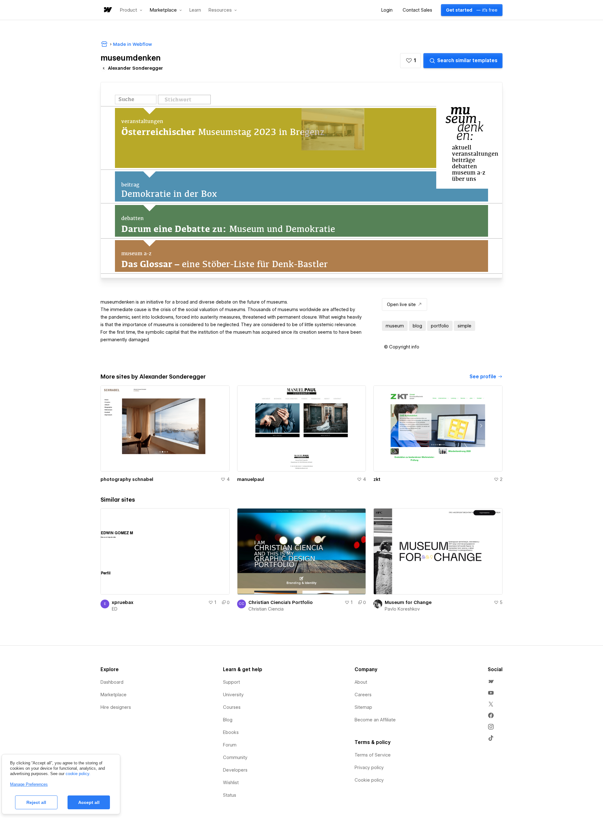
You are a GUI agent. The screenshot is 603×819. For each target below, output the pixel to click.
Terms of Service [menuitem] (373, 754)
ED (114, 609)
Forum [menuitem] (229, 744)
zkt (376, 479)
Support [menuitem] (231, 682)
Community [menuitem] (235, 757)
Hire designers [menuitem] (115, 707)
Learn (195, 10)
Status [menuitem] (229, 795)
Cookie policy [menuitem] (369, 780)
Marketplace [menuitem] (113, 694)
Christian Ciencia (266, 609)
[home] (107, 10)
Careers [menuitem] (363, 694)
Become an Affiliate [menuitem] (375, 719)
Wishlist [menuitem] (231, 782)
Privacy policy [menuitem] (369, 767)
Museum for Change (408, 602)
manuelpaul (250, 479)
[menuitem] (491, 681)
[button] (131, 10)
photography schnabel (126, 479)
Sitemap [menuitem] (363, 707)
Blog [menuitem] (227, 719)
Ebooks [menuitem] (231, 732)
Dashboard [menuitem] (111, 682)
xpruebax (122, 602)
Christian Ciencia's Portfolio (280, 602)
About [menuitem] (361, 682)
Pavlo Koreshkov (402, 609)
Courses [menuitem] (232, 707)
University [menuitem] (233, 694)
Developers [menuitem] (235, 770)
